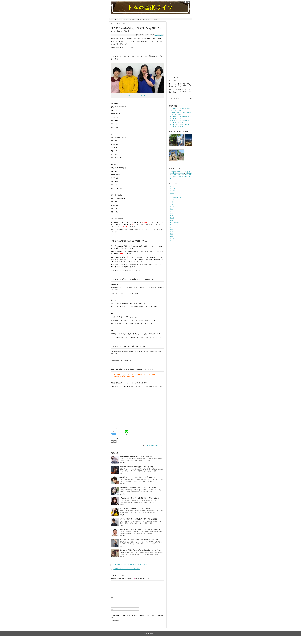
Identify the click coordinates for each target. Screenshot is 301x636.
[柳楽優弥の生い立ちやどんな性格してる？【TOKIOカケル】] (115, 480)
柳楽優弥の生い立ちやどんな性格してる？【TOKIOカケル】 (139, 477)
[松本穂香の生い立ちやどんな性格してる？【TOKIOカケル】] (115, 491)
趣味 (171, 236)
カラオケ (172, 190)
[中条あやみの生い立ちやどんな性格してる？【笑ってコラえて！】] (115, 501)
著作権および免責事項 (135, 19)
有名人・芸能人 (159, 35)
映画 (171, 220)
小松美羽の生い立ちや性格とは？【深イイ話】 (127, 569)
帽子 (171, 209)
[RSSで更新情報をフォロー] (188, 2)
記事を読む (122, 462)
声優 (171, 202)
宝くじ (172, 206)
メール (113, 603)
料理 (171, 215)
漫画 (171, 234)
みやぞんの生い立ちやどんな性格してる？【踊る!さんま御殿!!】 (140, 529)
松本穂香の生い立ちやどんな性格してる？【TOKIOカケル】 (139, 487)
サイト (113, 609)
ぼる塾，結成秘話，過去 (151, 445)
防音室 (172, 238)
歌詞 (171, 229)
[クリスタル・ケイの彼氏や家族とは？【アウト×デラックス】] (115, 543)
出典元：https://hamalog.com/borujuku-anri (137, 95)
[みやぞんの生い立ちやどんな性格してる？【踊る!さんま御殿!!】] (115, 532)
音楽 (171, 240)
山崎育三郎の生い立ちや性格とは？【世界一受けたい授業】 (139, 519)
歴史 (171, 231)
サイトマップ (154, 19)
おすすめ (172, 188)
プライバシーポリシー (122, 19)
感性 (171, 211)
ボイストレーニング (175, 197)
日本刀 (172, 218)
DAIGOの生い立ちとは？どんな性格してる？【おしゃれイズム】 (132, 564)
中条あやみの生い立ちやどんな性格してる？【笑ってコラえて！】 (141, 498)
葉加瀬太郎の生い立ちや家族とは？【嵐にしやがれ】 (136, 467)
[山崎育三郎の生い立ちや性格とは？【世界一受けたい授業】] (115, 522)
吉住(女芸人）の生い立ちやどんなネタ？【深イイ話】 (137, 456)
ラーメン (172, 199)
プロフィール (112, 19)
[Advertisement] (124, 411)
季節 (171, 204)
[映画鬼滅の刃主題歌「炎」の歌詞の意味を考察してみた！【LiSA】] (115, 553)
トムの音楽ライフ (152, 633)
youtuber (172, 186)
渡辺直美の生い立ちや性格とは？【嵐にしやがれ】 (136, 508)
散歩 (171, 213)
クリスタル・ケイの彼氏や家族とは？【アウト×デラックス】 (139, 540)
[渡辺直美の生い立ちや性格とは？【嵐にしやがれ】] (115, 512)
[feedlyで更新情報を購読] (185, 2)
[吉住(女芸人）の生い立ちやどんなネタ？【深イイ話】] (115, 460)
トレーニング (174, 195)
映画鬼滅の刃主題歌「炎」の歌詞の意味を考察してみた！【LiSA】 (141, 550)
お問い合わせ (146, 19)
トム (162, 445)
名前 (113, 598)
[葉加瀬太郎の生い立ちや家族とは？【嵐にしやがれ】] (115, 470)
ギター (172, 193)
